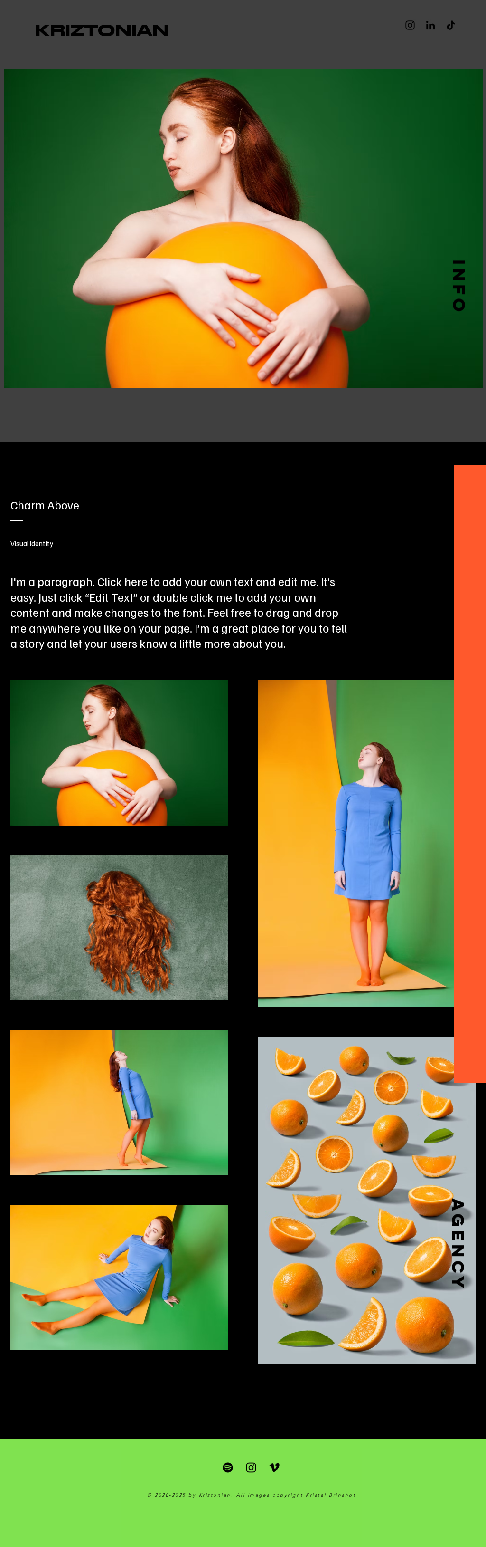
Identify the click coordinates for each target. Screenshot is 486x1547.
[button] (459, 287)
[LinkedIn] (430, 25)
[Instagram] (410, 25)
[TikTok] (451, 25)
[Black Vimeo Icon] (274, 1467)
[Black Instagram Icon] (251, 1467)
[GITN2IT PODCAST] (227, 1467)
